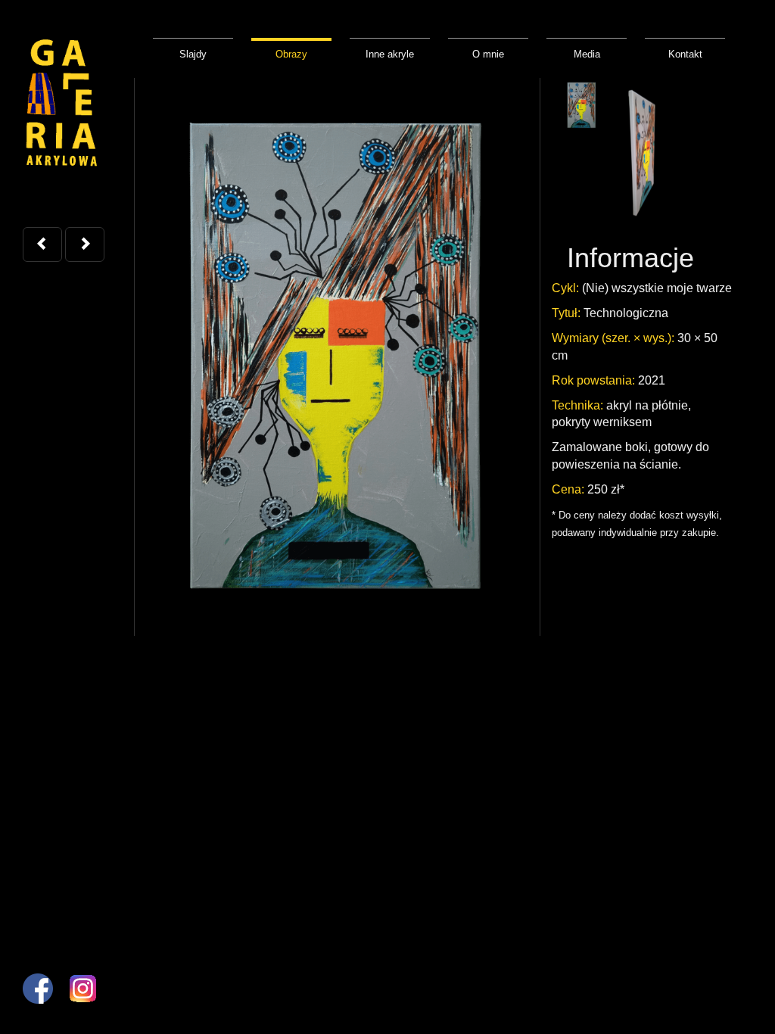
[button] (42, 244)
